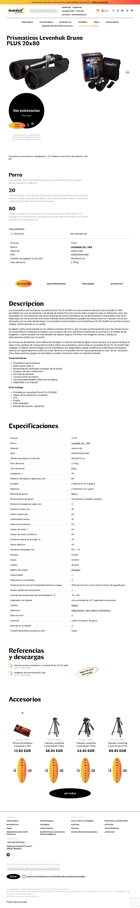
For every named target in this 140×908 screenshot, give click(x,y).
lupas (96, 22)
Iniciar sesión (17, 125)
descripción (23, 283)
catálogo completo (88, 26)
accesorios (117, 283)
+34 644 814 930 (16, 842)
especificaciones (56, 283)
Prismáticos (30, 34)
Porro (74, 468)
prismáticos (65, 22)
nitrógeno (75, 569)
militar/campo (77, 610)
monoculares (112, 22)
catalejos (82, 22)
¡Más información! (100, 2)
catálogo (66, 7)
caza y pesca (91, 610)
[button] (113, 10)
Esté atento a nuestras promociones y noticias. (34, 864)
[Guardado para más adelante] (117, 10)
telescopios (27, 22)
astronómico (105, 610)
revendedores (79, 14)
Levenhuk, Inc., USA (81, 247)
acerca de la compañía (82, 821)
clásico (74, 605)
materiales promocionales (84, 832)
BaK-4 (74, 493)
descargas (88, 283)
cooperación (68, 11)
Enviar (13, 876)
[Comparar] (122, 10)
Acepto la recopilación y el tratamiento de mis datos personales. (55, 876)
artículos (109, 824)
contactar (110, 832)
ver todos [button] (70, 793)
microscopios (46, 22)
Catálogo (18, 34)
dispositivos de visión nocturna (57, 26)
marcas (80, 11)
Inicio (9, 34)
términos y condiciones (116, 821)
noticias (66, 14)
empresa (77, 7)
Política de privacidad (17, 902)
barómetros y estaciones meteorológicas (52, 833)
